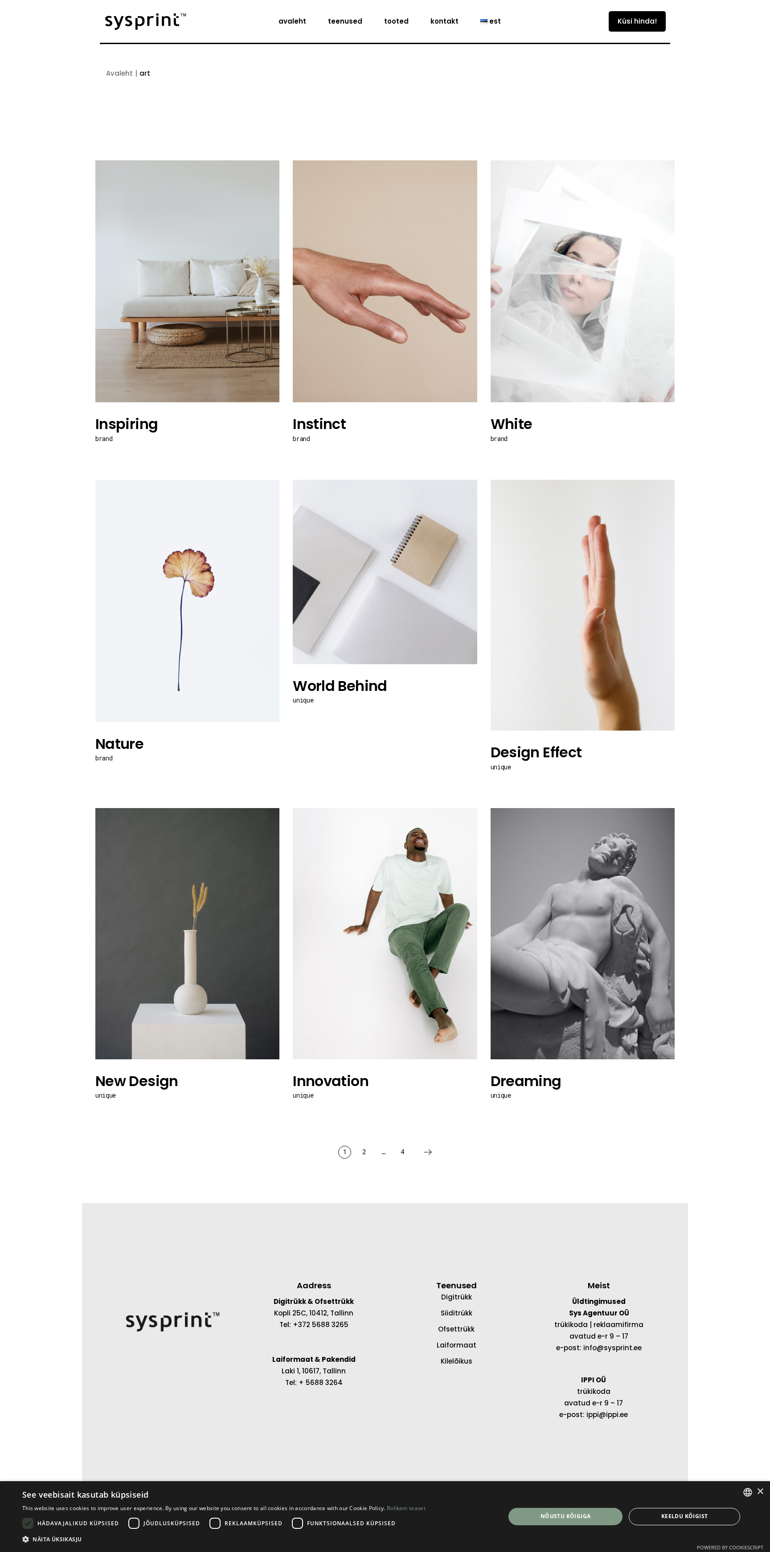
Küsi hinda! (637, 21)
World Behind (340, 686)
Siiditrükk (456, 1313)
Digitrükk (456, 1297)
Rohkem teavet (406, 1508)
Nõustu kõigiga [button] (566, 1516)
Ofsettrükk (456, 1329)
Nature (119, 744)
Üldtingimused (599, 1301)
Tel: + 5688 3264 (314, 1382)
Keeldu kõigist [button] (684, 1516)
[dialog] (385, 1516)
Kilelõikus (456, 1361)
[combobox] (747, 1492)
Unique (303, 700)
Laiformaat (456, 1345)
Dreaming (526, 1081)
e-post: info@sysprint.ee (599, 1347)
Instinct (319, 424)
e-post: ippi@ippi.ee (593, 1414)
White (511, 424)
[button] (224, 1539)
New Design (136, 1081)
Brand (103, 438)
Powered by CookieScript (730, 1547)
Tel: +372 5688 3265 (313, 1324)
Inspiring (126, 424)
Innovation (331, 1081)
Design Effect (536, 752)
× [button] (760, 1491)
